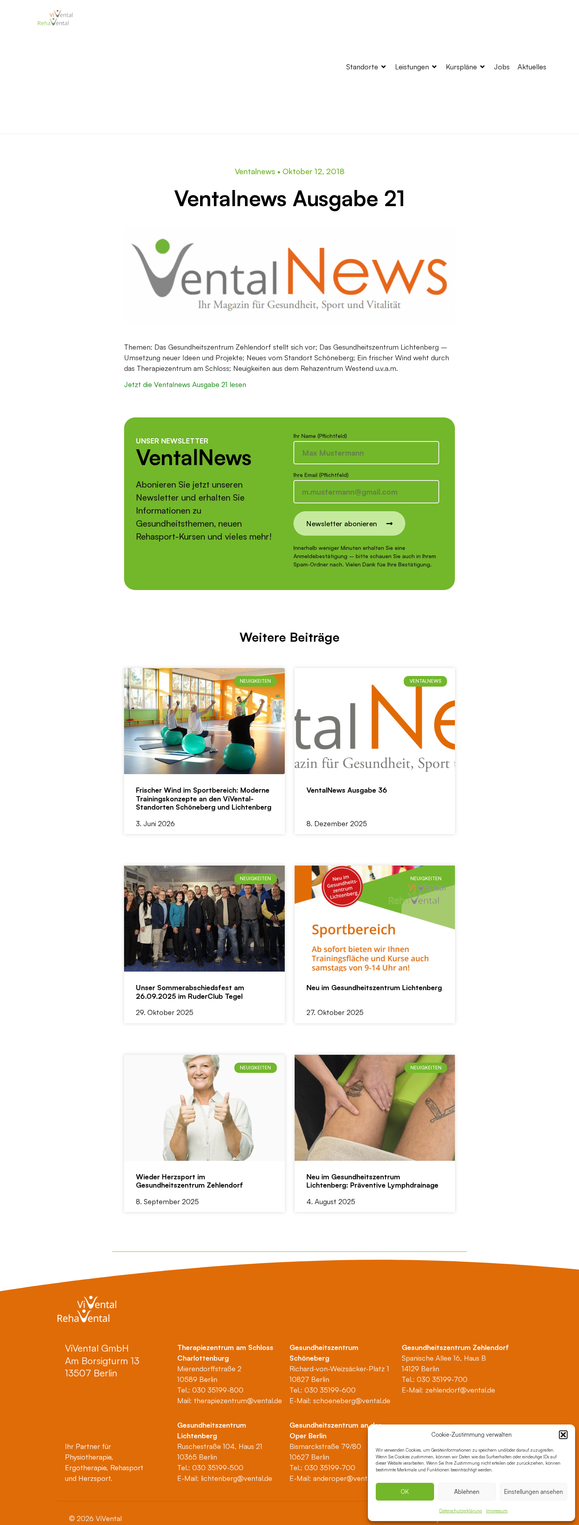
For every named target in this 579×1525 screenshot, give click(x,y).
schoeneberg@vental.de (351, 1400)
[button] (563, 1435)
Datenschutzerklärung (460, 1511)
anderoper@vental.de (347, 1478)
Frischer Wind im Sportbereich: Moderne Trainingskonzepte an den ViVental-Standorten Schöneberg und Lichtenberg (203, 798)
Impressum (497, 1511)
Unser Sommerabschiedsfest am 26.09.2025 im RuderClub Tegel (190, 991)
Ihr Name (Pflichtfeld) (320, 436)
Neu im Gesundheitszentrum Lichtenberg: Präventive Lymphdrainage (372, 1181)
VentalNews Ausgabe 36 (346, 790)
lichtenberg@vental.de (236, 1478)
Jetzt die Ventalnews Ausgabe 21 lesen (185, 384)
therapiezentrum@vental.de (238, 1400)
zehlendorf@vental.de (460, 1389)
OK (405, 1491)
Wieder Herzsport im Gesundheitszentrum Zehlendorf (189, 1181)
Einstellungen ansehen (533, 1491)
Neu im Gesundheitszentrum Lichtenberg (374, 987)
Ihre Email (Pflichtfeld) (321, 475)
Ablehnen (466, 1491)
